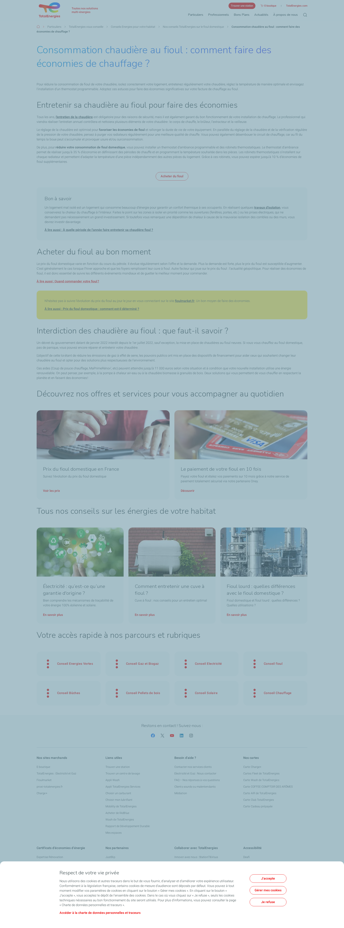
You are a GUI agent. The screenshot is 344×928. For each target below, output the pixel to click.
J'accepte (268, 878)
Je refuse (268, 902)
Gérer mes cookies (268, 890)
